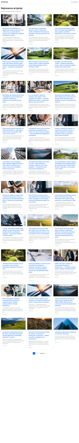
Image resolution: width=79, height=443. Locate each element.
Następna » (42, 353)
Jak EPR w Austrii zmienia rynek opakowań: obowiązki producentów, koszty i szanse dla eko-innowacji (39, 300)
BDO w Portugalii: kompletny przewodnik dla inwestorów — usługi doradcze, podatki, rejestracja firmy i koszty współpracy (12, 302)
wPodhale (4, 2)
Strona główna (74, 2)
